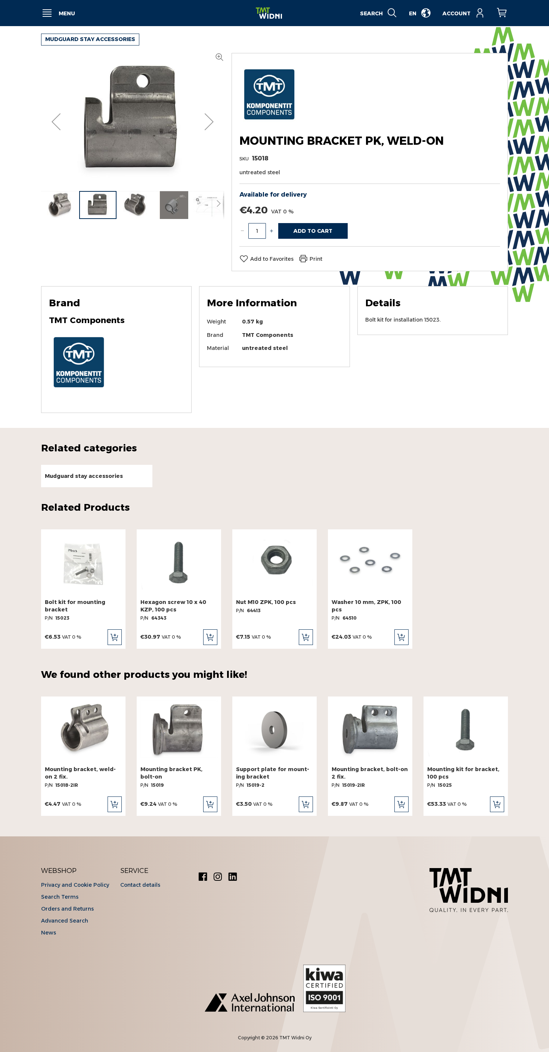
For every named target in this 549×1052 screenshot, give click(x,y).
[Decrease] (242, 231)
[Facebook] (202, 877)
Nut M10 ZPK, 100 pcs (266, 602)
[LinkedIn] (232, 877)
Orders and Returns (67, 908)
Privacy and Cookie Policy (75, 885)
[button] (56, 121)
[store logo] (269, 13)
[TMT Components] (269, 122)
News (48, 932)
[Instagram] (217, 877)
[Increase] (271, 231)
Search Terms (59, 896)
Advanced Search (64, 920)
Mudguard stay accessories (90, 39)
